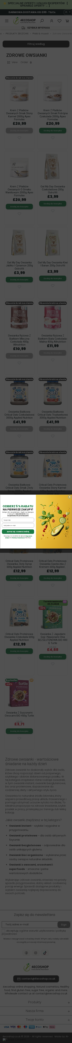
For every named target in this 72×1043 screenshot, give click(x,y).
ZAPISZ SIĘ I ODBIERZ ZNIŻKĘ (18, 531)
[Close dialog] (69, 496)
